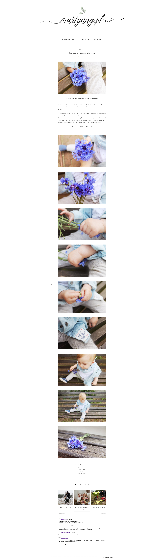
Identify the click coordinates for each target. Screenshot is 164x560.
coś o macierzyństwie (82, 56)
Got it (112, 557)
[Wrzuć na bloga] (75, 484)
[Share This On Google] (86, 484)
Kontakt (84, 39)
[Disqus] (82, 533)
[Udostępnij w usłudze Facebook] (81, 484)
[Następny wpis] (105, 60)
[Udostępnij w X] (89, 484)
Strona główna (66, 39)
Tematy (74, 39)
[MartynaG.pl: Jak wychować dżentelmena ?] (82, 18)
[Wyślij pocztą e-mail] (78, 484)
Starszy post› (103, 513)
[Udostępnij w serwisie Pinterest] (83, 484)
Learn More (106, 557)
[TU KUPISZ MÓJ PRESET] (94, 39)
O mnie (79, 39)
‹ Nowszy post (61, 513)
